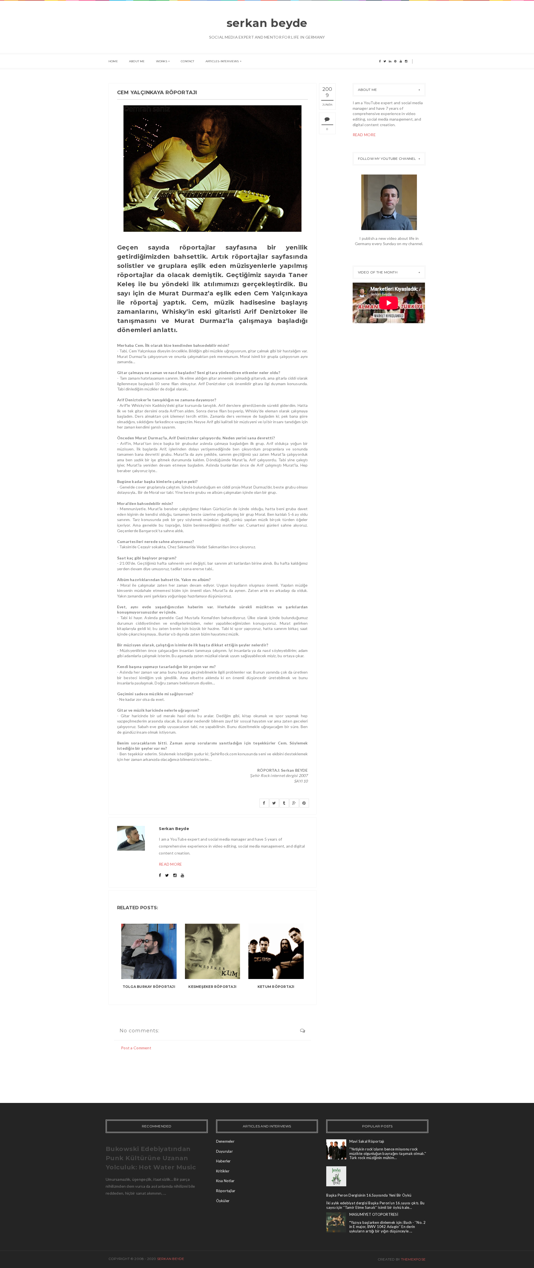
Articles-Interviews (222, 61)
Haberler (223, 1161)
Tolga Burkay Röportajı (149, 987)
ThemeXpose (413, 1259)
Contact (187, 61)
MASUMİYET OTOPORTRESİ (373, 1214)
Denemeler (225, 1141)
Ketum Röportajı (276, 987)
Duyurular (224, 1151)
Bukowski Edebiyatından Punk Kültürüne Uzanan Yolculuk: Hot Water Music (151, 1158)
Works (161, 61)
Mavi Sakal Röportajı (366, 1141)
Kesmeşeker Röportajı (212, 987)
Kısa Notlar (225, 1181)
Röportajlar (226, 1191)
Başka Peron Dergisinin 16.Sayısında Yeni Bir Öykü (368, 1195)
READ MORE (170, 864)
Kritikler (222, 1171)
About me (137, 61)
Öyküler (223, 1201)
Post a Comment (136, 1047)
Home (113, 61)
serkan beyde (267, 23)
